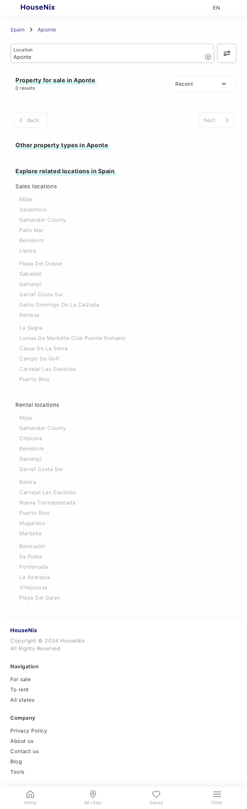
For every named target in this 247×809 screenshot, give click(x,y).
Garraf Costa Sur (41, 294)
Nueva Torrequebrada (47, 502)
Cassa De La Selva (43, 348)
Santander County (42, 220)
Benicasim (32, 546)
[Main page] (50, 8)
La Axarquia (34, 577)
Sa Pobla (30, 556)
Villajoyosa (33, 587)
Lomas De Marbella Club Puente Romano (72, 338)
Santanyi (30, 284)
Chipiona (30, 438)
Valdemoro (33, 209)
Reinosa (29, 315)
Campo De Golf (39, 358)
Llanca (27, 250)
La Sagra (30, 327)
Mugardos (32, 523)
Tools (17, 772)
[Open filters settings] (226, 53)
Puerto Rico (34, 379)
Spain (17, 29)
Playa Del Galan (39, 597)
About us (21, 741)
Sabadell (30, 274)
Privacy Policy (28, 730)
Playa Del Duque (40, 263)
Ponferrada (33, 567)
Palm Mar (31, 230)
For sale (20, 679)
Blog (16, 761)
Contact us (24, 751)
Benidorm (31, 240)
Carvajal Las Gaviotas (47, 369)
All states (22, 700)
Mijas (26, 199)
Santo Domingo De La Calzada (59, 304)
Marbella (30, 533)
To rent (19, 689)
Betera (27, 482)
